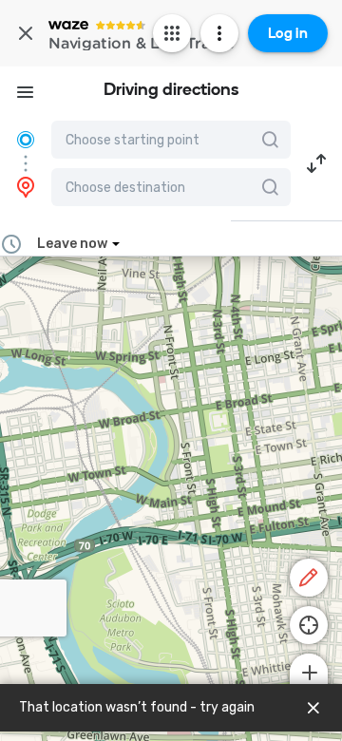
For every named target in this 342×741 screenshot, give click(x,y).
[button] (316, 163)
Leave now (72, 244)
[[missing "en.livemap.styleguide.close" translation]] (313, 707)
